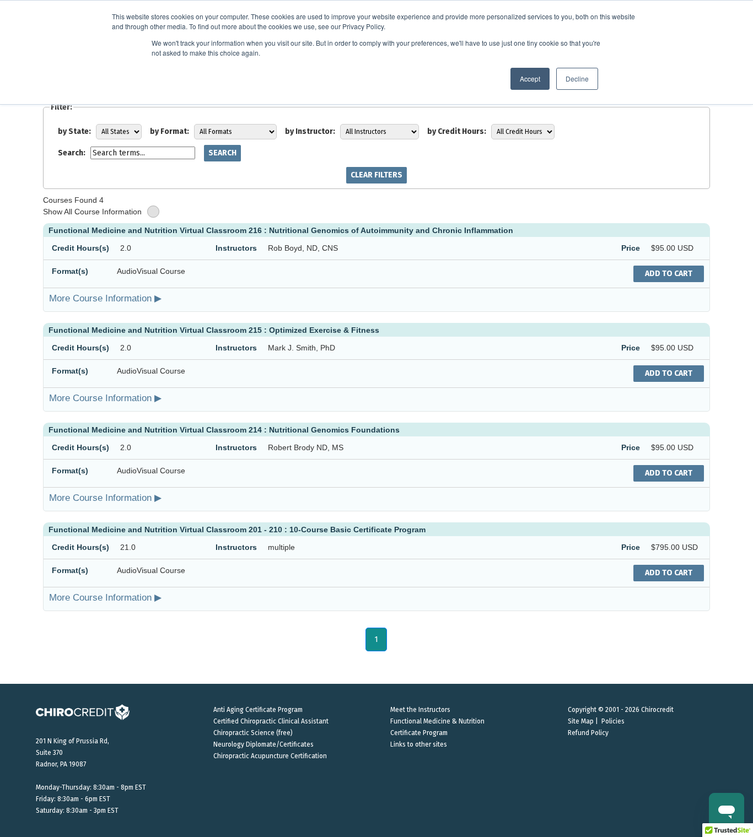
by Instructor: (310, 131)
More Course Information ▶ (105, 298)
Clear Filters (376, 175)
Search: (71, 153)
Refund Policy (588, 733)
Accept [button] (530, 78)
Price (630, 248)
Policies (613, 721)
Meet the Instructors (420, 710)
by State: (74, 131)
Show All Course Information (92, 211)
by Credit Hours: (456, 131)
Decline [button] (577, 78)
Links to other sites (418, 744)
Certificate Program (419, 733)
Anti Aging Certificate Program (258, 710)
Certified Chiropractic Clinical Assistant (271, 721)
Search (222, 153)
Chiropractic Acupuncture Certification (270, 756)
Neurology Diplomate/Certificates (263, 744)
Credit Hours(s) (80, 248)
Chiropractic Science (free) (253, 733)
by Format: (169, 131)
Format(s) (70, 271)
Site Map (581, 721)
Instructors (236, 248)
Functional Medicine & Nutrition (437, 721)
